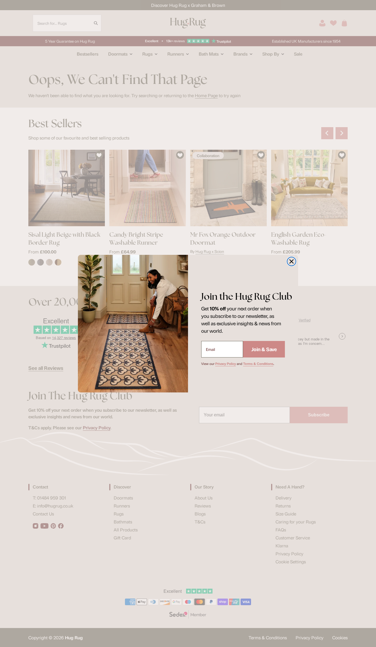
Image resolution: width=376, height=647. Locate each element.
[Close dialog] (291, 261)
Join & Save (264, 349)
